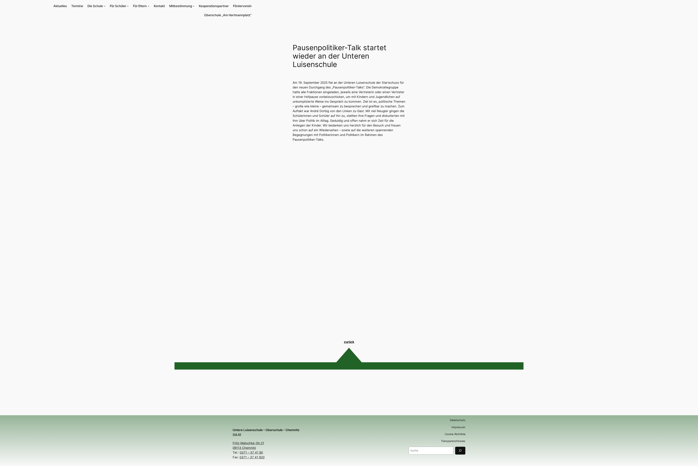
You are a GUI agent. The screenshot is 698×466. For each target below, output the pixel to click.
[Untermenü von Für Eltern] (148, 6)
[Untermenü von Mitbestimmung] (193, 6)
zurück (349, 342)
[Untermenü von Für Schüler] (128, 6)
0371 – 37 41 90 (251, 452)
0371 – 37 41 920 (252, 457)
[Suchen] (460, 451)
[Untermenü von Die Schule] (104, 6)
